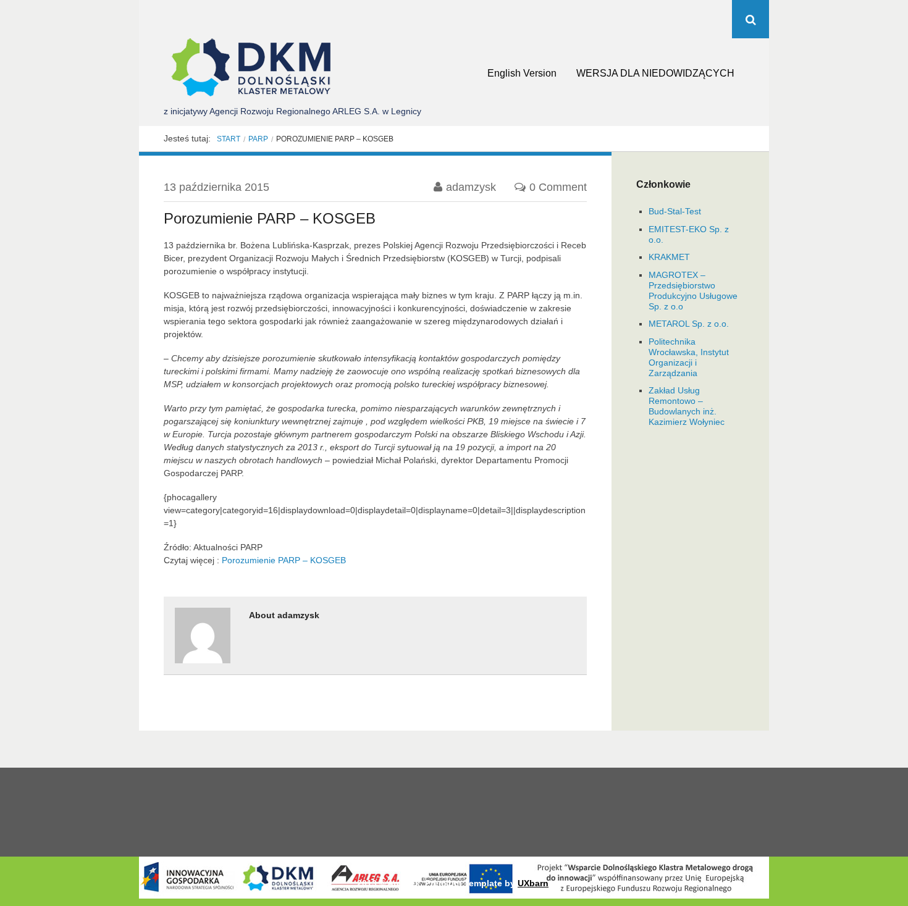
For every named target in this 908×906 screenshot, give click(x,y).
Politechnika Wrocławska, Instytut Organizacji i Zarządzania (689, 357)
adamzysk (471, 187)
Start (228, 139)
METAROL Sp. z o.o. (689, 324)
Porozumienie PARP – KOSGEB (284, 560)
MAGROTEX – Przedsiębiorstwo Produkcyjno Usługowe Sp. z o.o (693, 290)
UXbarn (533, 883)
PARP (258, 139)
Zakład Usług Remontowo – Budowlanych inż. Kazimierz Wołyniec (687, 405)
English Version (522, 73)
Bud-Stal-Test (675, 211)
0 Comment (558, 187)
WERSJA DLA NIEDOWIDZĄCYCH (655, 73)
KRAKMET (669, 257)
